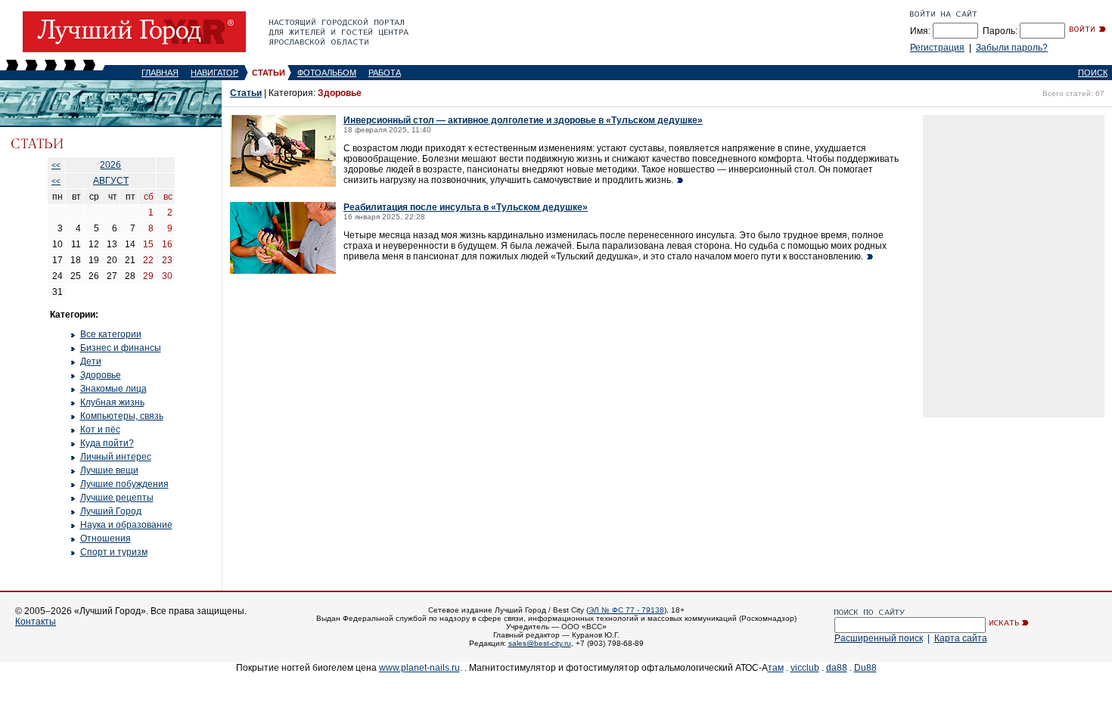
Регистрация (937, 47)
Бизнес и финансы (120, 348)
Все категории (110, 334)
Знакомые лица (113, 388)
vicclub (805, 667)
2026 (110, 165)
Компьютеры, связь (121, 416)
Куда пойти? (107, 443)
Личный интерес (115, 456)
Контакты (35, 621)
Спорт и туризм (114, 552)
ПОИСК (1092, 72)
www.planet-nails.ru (419, 667)
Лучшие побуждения (124, 484)
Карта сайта (960, 638)
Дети (90, 361)
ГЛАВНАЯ (160, 72)
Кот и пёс (100, 429)
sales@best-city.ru (539, 643)
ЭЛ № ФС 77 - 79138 (626, 610)
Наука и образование (126, 525)
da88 (836, 667)
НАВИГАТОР (214, 72)
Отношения (105, 538)
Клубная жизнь (112, 402)
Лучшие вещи (109, 470)
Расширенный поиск (878, 638)
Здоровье (100, 375)
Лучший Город (110, 511)
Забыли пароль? (1012, 47)
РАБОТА (384, 72)
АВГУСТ (111, 180)
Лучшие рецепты (117, 497)
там (776, 667)
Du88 (865, 667)
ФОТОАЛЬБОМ (326, 72)
